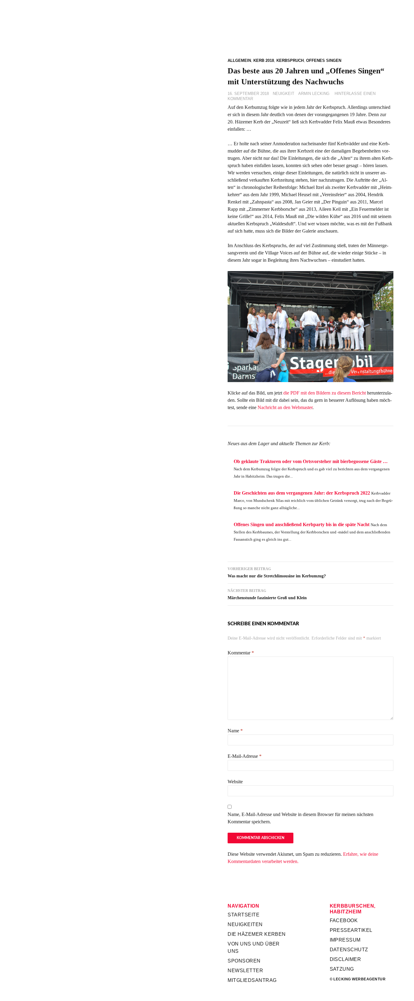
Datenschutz (349, 949)
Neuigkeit (283, 93)
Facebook (344, 920)
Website (235, 781)
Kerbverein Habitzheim (310, 36)
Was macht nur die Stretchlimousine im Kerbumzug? (277, 572)
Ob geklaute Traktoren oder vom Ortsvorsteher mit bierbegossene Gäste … (311, 461)
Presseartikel (351, 930)
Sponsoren (244, 960)
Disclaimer (345, 959)
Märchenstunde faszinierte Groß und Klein (267, 594)
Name (235, 730)
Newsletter (245, 970)
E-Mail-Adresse (245, 756)
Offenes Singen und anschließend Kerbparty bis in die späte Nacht (301, 524)
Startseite (243, 914)
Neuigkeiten (245, 924)
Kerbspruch (290, 60)
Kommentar (241, 652)
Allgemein (239, 60)
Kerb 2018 (263, 60)
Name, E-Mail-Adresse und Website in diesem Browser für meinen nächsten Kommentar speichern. (300, 818)
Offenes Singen (323, 60)
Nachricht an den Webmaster (285, 407)
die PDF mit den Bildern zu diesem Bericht (324, 392)
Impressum (345, 939)
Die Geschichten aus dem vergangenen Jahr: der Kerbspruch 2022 (302, 492)
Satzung (342, 969)
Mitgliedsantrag (252, 980)
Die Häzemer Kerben (257, 934)
